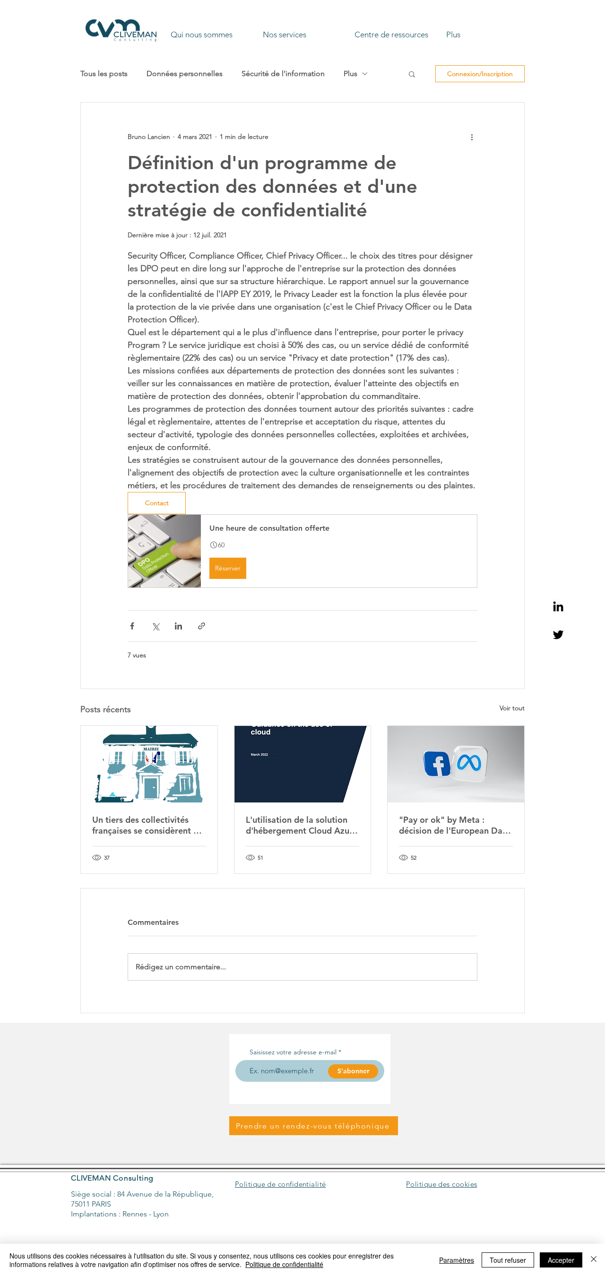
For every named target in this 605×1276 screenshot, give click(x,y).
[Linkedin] (558, 606)
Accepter (561, 1260)
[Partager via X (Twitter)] (155, 625)
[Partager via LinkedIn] (178, 625)
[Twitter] (558, 635)
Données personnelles (185, 73)
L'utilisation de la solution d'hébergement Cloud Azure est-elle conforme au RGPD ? (302, 825)
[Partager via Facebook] (132, 625)
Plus (350, 73)
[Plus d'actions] (471, 136)
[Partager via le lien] (201, 625)
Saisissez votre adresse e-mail (293, 1052)
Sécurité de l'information (283, 73)
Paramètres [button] (456, 1260)
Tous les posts (104, 73)
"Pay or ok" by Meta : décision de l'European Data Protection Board (454, 825)
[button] (213, 30)
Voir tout (512, 708)
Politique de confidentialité (284, 1264)
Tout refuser (508, 1260)
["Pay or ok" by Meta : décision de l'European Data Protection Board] (456, 764)
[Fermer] (593, 1259)
